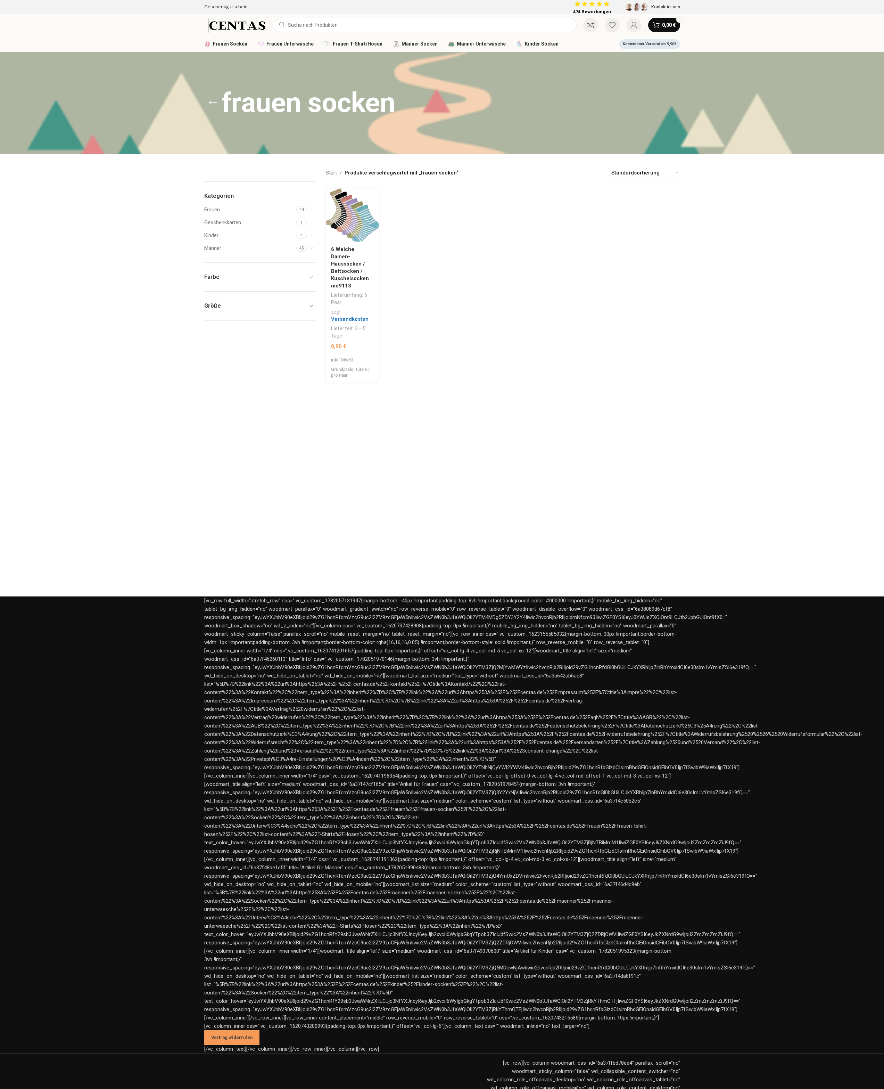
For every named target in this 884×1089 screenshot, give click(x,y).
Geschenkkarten (222, 222)
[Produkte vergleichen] (591, 25)
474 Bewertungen (592, 11)
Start (331, 173)
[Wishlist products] (612, 25)
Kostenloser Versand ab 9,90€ (650, 44)
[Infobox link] (652, 7)
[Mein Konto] (634, 25)
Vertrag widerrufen (232, 1037)
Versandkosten (350, 319)
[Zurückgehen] (213, 103)
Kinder (211, 235)
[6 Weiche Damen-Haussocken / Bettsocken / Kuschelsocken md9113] (352, 215)
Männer (212, 248)
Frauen (212, 209)
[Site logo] (235, 25)
